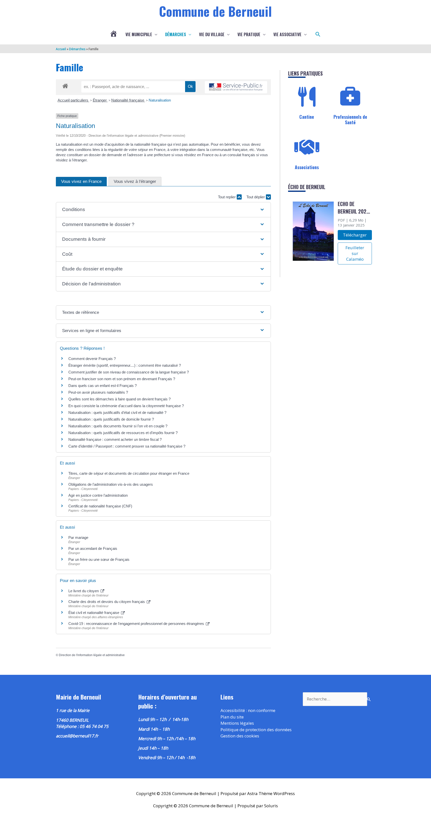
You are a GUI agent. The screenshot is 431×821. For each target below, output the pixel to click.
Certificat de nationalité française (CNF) (100, 506)
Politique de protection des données (256, 729)
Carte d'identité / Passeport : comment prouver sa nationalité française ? (126, 446)
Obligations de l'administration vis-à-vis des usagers (110, 484)
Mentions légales (237, 723)
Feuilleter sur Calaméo (354, 253)
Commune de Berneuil (215, 11)
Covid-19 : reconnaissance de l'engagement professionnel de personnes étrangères (136, 623)
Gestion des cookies (239, 736)
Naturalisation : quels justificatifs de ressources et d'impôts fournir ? (123, 433)
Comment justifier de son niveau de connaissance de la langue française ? (128, 372)
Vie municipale (138, 34)
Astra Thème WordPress (271, 793)
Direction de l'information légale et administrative (92, 655)
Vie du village (211, 34)
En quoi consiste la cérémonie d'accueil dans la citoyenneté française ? (126, 406)
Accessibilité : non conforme (247, 710)
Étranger (100, 100)
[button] (318, 34)
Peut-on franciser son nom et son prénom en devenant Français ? (121, 379)
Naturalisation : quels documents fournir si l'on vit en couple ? (117, 426)
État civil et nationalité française (94, 612)
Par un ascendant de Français (92, 548)
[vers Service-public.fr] (236, 87)
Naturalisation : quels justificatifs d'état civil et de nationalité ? (117, 412)
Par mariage (78, 537)
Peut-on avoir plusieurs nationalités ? (98, 392)
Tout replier (227, 197)
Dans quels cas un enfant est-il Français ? (102, 385)
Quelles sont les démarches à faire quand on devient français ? (119, 399)
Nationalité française (128, 100)
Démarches (175, 34)
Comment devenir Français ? (92, 358)
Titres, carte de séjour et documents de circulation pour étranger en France (128, 473)
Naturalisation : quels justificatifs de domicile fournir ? (111, 419)
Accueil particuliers (73, 100)
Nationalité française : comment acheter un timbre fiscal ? (115, 439)
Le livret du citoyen (84, 591)
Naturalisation (160, 100)
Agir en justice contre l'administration (98, 495)
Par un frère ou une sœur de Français (98, 559)
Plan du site (232, 717)
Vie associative (287, 34)
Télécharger (355, 235)
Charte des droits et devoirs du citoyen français (107, 601)
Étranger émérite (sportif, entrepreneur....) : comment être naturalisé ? (124, 365)
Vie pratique (248, 34)
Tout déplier (256, 197)
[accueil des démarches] (65, 85)
